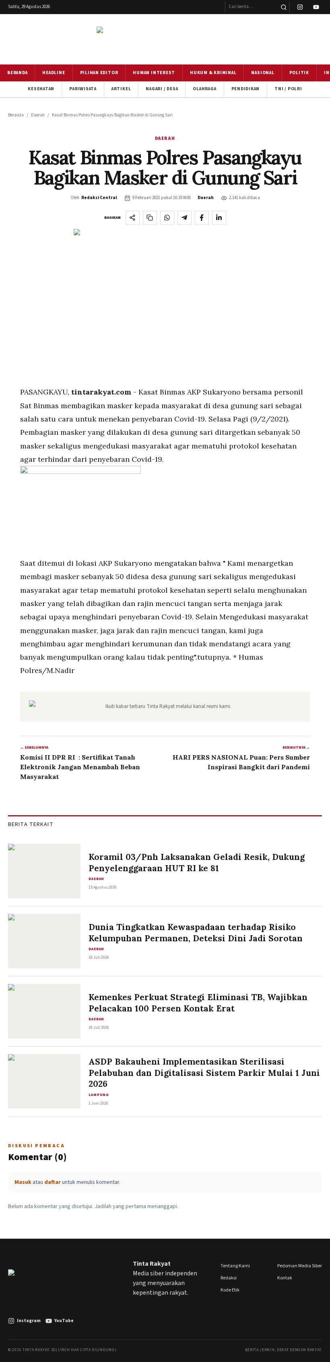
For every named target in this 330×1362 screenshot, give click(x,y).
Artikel (121, 89)
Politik (299, 73)
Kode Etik (230, 1290)
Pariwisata (83, 89)
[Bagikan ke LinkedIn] (219, 218)
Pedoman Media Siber (299, 1265)
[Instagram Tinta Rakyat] (300, 7)
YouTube (64, 1321)
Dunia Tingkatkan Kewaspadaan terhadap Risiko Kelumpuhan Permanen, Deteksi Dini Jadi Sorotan (196, 933)
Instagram (29, 1321)
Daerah (38, 115)
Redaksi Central (99, 198)
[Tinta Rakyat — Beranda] (165, 39)
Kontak (284, 1278)
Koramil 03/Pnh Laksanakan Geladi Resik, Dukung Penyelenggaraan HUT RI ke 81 (197, 862)
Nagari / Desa (162, 89)
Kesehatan (41, 89)
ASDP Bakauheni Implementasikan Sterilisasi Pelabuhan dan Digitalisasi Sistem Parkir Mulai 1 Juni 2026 (204, 1072)
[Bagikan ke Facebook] (202, 218)
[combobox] (251, 7)
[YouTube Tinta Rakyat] (316, 7)
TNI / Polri (288, 89)
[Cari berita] (283, 7)
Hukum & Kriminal (213, 73)
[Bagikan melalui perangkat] (133, 218)
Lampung (99, 1095)
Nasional (262, 73)
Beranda (17, 73)
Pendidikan (245, 89)
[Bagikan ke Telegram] (184, 218)
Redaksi (229, 1278)
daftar (52, 1182)
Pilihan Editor (99, 73)
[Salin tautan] (150, 218)
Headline (53, 73)
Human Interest (154, 73)
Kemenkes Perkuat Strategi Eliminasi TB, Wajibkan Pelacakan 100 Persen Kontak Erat (198, 1003)
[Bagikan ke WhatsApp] (167, 218)
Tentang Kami (235, 1265)
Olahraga (204, 89)
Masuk (22, 1182)
